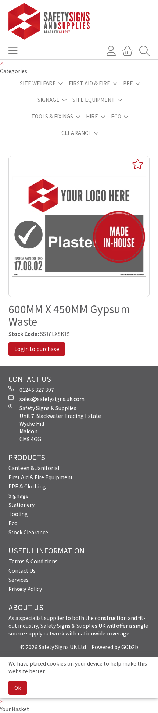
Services (18, 579)
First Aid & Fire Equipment (40, 477)
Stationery (21, 504)
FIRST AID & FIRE (89, 83)
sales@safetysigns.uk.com (52, 398)
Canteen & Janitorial (33, 468)
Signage (18, 495)
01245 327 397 (36, 389)
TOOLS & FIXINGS (52, 116)
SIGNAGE (48, 99)
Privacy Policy (25, 588)
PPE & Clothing (27, 486)
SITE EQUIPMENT (93, 99)
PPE (128, 83)
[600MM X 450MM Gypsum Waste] (79, 226)
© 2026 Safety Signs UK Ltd (53, 647)
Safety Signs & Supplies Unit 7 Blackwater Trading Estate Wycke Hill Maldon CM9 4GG (60, 423)
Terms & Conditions (33, 561)
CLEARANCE (76, 132)
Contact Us (22, 570)
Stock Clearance (28, 532)
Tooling (18, 513)
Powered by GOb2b (114, 647)
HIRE (92, 116)
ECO (116, 116)
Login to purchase (36, 348)
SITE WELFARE (38, 83)
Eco (13, 523)
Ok (17, 687)
